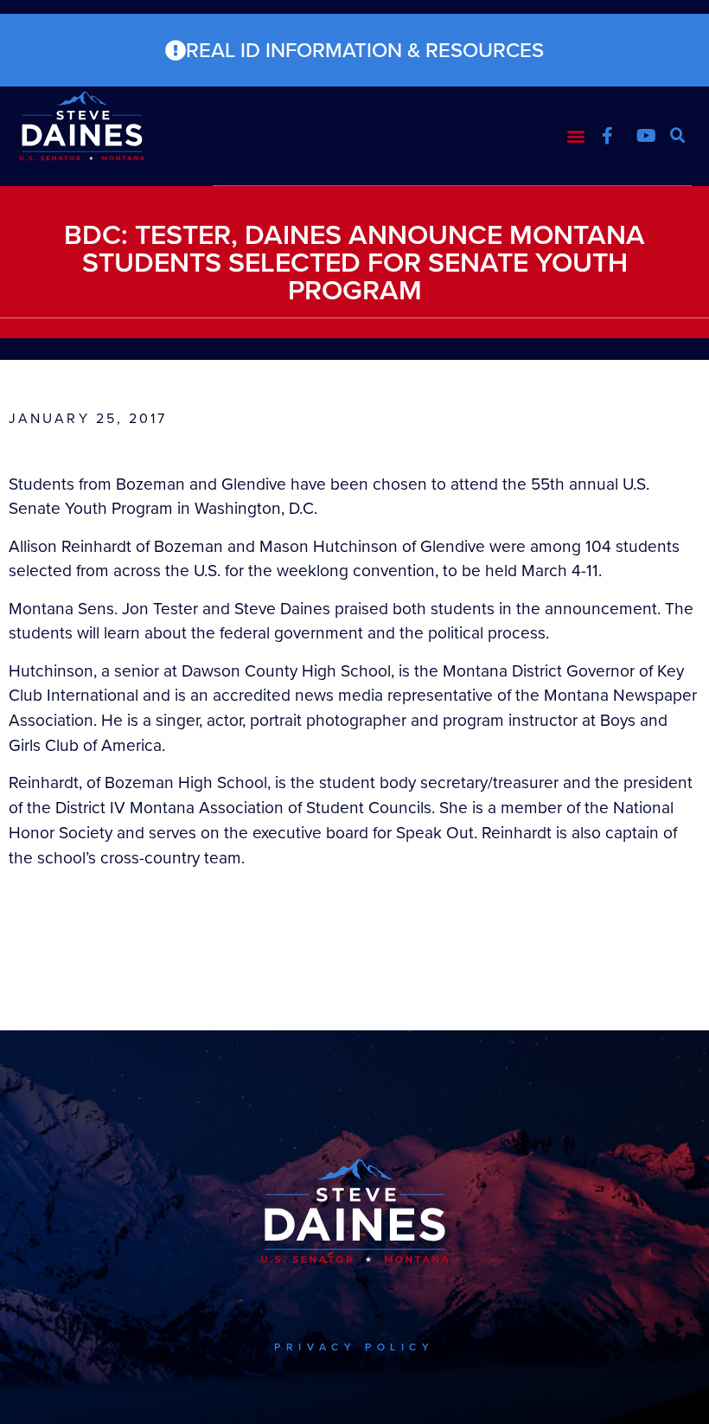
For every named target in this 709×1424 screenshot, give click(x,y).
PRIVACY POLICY (354, 1347)
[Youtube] (646, 136)
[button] (576, 136)
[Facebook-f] (608, 136)
